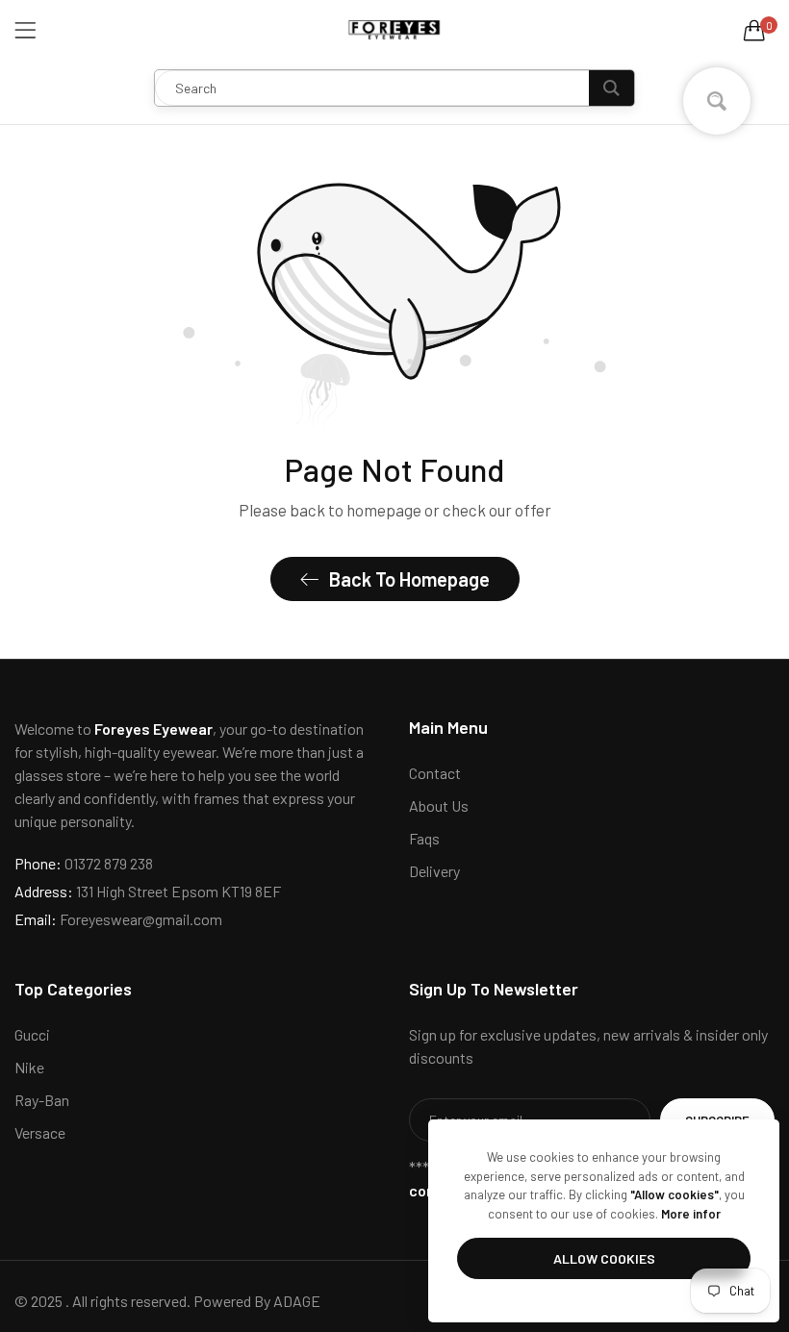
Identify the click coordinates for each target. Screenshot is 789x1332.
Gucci (32, 1034)
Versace (39, 1132)
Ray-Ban (41, 1100)
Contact (435, 773)
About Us (439, 805)
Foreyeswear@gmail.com (118, 919)
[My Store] (394, 29)
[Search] (611, 88)
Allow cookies (604, 1258)
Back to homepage (409, 579)
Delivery (434, 871)
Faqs (424, 838)
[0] (754, 29)
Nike (29, 1067)
